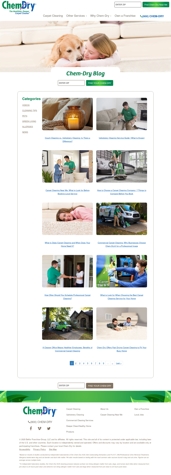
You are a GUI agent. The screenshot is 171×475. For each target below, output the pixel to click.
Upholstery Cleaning (75, 414)
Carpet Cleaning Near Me (111, 414)
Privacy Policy (39, 449)
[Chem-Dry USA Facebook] (31, 429)
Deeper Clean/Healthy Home (78, 425)
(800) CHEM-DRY (153, 16)
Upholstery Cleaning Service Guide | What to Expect (121, 137)
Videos (26, 105)
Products (70, 431)
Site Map (53, 449)
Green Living (29, 121)
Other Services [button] (76, 16)
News (25, 132)
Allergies (27, 126)
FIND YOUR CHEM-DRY (99, 82)
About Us (104, 408)
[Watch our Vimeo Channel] (39, 429)
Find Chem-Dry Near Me (155, 4)
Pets (24, 115)
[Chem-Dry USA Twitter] (49, 429)
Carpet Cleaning (53, 16)
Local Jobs (139, 414)
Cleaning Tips (29, 110)
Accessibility (24, 449)
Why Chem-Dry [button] (100, 16)
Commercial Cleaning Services (79, 420)
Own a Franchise (125, 16)
